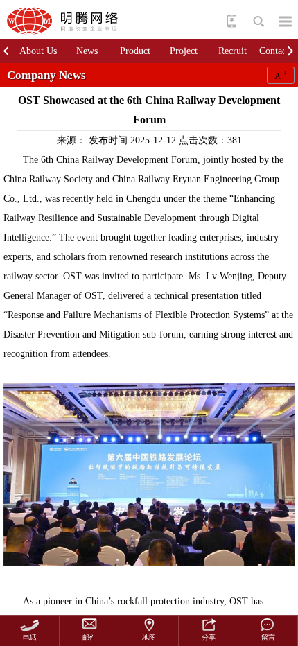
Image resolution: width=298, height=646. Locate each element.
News (87, 51)
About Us (38, 51)
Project (184, 51)
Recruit (232, 51)
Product (135, 51)
